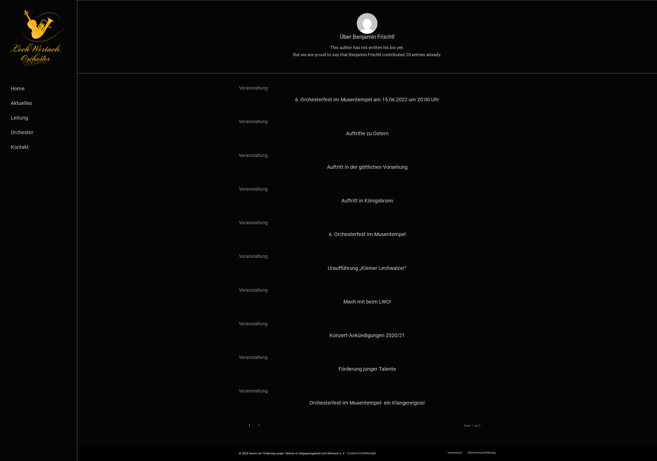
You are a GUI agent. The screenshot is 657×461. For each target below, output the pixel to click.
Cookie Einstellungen (361, 453)
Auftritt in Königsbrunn (367, 201)
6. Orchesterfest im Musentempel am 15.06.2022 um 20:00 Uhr (367, 99)
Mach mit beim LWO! (367, 302)
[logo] (38, 38)
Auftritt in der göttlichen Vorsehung (367, 167)
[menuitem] (38, 88)
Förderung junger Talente (367, 369)
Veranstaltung (253, 88)
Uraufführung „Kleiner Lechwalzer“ (367, 268)
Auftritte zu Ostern (367, 133)
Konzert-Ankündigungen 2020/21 (367, 335)
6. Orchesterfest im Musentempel (367, 234)
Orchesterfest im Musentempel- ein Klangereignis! (367, 403)
